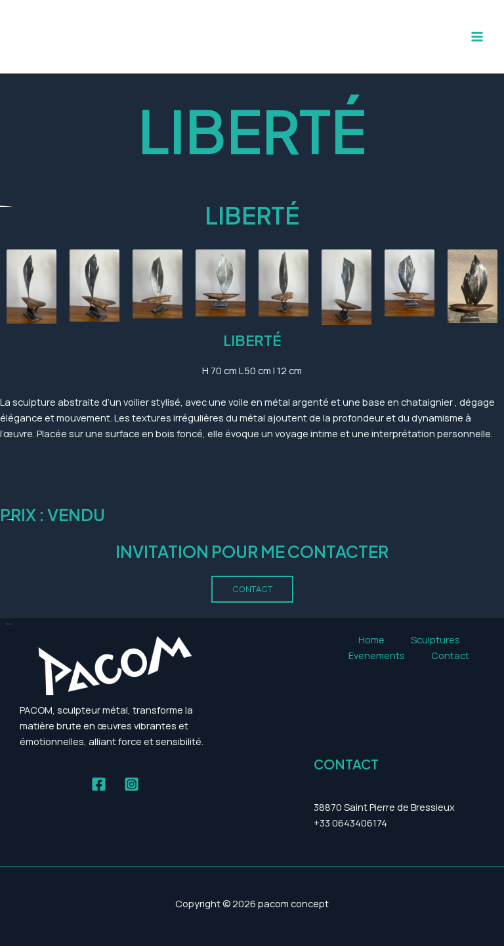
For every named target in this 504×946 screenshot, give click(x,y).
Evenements (376, 655)
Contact (450, 655)
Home (371, 639)
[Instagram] (131, 784)
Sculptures (435, 639)
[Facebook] (98, 784)
